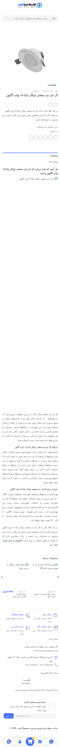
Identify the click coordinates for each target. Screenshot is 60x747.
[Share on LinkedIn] (31, 137)
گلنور (52, 131)
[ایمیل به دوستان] (40, 137)
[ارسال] (6, 18)
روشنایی (35, 91)
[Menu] (56, 5)
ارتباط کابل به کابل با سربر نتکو (19, 595)
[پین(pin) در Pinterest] (36, 137)
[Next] (2, 583)
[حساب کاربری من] (9, 5)
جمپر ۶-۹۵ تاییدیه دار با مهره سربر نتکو (44, 595)
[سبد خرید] (3, 5)
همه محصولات (46, 91)
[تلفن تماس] (51, 741)
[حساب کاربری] (20, 741)
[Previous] (57, 583)
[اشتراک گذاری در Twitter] (45, 137)
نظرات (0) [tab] (53, 162)
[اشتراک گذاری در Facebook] (50, 137)
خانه (56, 91)
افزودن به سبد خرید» (12, 540)
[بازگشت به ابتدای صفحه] (40, 741)
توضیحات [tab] (54, 156)
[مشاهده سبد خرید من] (30, 741)
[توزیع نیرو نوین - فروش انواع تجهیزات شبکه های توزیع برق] (30, 5)
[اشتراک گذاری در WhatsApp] (55, 137)
